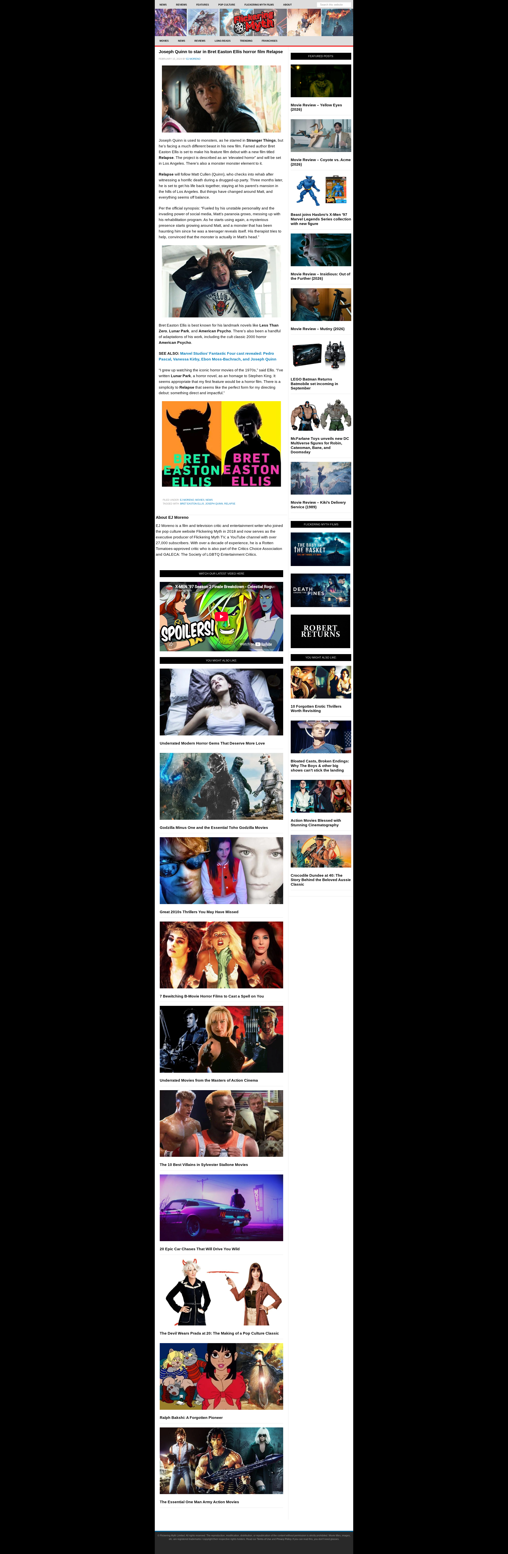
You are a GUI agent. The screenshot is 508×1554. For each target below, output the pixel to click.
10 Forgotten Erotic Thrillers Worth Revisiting (316, 708)
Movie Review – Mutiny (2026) (317, 329)
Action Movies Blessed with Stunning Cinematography (316, 822)
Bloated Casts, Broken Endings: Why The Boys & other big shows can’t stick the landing (320, 765)
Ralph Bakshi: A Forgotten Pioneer (191, 1418)
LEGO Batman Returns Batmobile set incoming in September (314, 383)
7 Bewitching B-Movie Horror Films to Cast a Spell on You (212, 996)
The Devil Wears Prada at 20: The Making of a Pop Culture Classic (219, 1333)
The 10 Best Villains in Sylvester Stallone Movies (204, 1165)
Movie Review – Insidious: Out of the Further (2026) (320, 276)
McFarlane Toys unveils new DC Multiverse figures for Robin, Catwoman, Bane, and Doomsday (320, 445)
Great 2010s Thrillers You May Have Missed (199, 912)
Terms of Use (264, 1539)
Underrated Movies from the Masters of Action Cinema (209, 1080)
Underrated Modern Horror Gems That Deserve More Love (212, 743)
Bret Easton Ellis (192, 503)
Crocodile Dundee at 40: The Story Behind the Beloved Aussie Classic (321, 880)
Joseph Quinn (214, 503)
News (209, 500)
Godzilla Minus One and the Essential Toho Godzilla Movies (214, 828)
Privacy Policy (283, 1539)
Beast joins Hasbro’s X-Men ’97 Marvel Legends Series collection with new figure (321, 219)
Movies (199, 500)
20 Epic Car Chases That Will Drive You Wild (200, 1249)
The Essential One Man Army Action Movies (199, 1502)
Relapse (229, 503)
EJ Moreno (187, 500)
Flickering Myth (254, 22)
